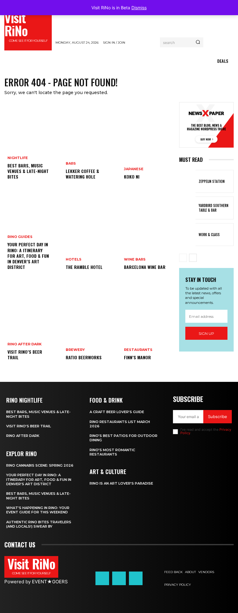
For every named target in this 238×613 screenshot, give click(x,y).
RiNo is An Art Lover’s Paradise (121, 483)
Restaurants (138, 350)
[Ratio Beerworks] (90, 326)
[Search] (197, 42)
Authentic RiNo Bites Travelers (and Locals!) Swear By (38, 524)
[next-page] (193, 258)
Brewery (75, 350)
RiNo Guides (20, 237)
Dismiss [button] (139, 7)
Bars (71, 163)
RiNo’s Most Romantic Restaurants (112, 452)
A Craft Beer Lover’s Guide (117, 412)
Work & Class (209, 234)
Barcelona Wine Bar (144, 267)
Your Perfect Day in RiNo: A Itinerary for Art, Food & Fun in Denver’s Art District (28, 255)
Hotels (74, 259)
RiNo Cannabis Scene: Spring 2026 (39, 465)
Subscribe (217, 416)
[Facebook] (102, 578)
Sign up (206, 333)
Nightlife (17, 158)
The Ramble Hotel (84, 267)
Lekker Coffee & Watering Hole (82, 174)
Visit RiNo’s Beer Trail (24, 354)
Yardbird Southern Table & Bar (213, 207)
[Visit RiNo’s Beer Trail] (31, 326)
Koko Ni (131, 176)
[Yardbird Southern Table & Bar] (187, 207)
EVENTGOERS (50, 582)
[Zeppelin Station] (187, 181)
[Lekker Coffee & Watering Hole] (90, 145)
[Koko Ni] (148, 145)
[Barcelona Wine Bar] (148, 235)
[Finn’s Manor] (148, 326)
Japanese (133, 169)
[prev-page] (183, 258)
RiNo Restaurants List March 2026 (120, 424)
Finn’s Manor (137, 357)
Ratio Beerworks (84, 357)
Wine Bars (135, 259)
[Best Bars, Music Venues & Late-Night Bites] (31, 145)
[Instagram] (119, 578)
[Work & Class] (187, 234)
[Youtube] (136, 578)
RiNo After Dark (24, 344)
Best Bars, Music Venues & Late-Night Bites (28, 171)
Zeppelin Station (212, 181)
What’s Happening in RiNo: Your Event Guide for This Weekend (37, 510)
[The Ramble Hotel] (90, 235)
